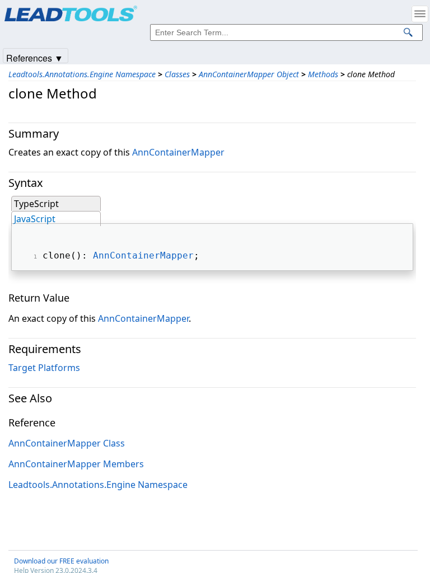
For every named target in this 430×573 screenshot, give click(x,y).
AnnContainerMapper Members (76, 464)
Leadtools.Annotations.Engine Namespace (82, 74)
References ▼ (34, 57)
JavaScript (34, 219)
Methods (323, 74)
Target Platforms (44, 367)
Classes (177, 74)
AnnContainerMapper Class (66, 443)
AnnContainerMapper (178, 152)
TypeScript (36, 204)
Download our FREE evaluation (61, 561)
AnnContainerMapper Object (249, 74)
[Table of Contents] (420, 14)
